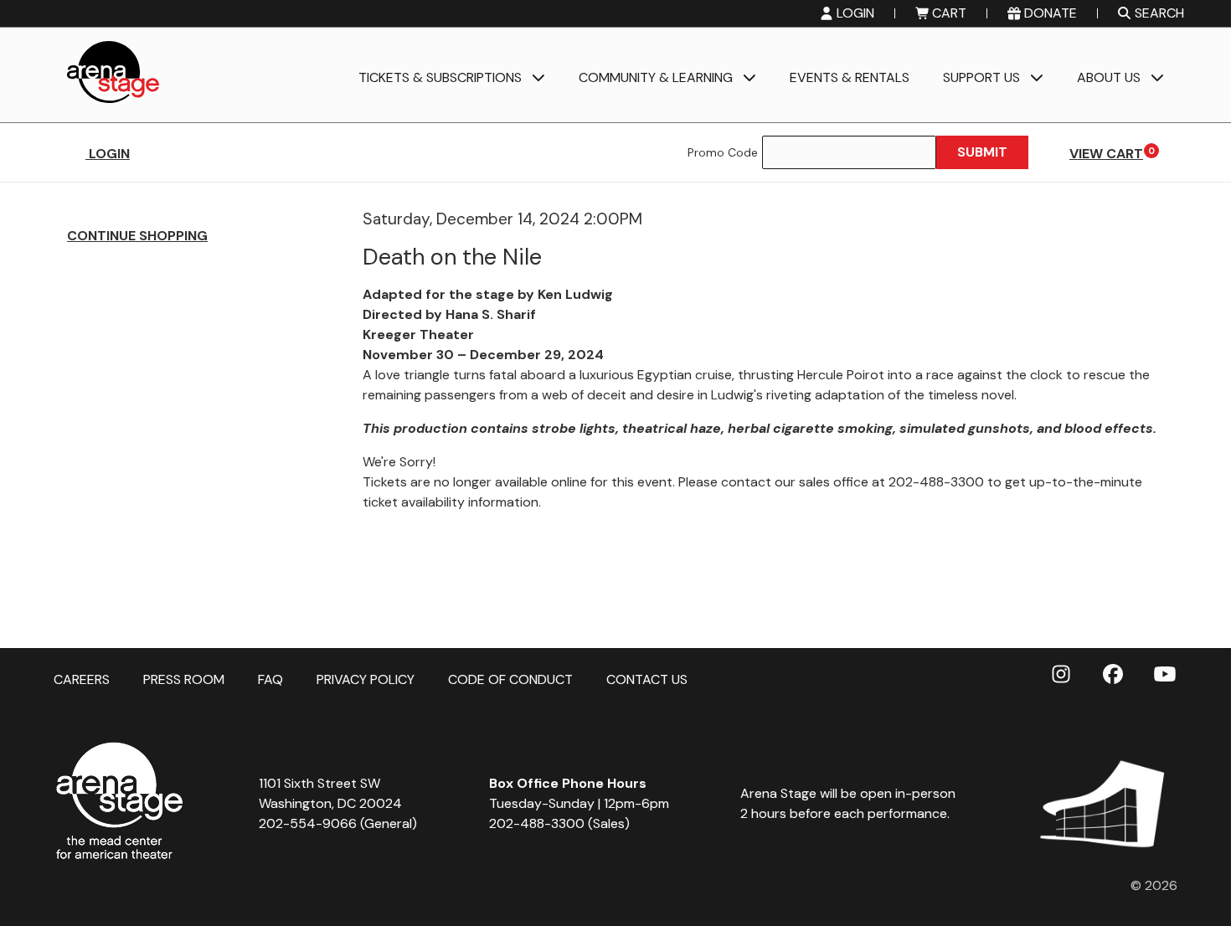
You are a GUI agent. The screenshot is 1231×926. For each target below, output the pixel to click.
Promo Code (723, 152)
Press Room (183, 679)
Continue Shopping (137, 235)
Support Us (981, 78)
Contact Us (647, 679)
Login (107, 153)
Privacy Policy (366, 679)
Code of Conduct (510, 679)
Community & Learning (656, 78)
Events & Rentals (849, 78)
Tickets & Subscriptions (440, 78)
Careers (82, 679)
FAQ (270, 679)
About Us (1109, 78)
